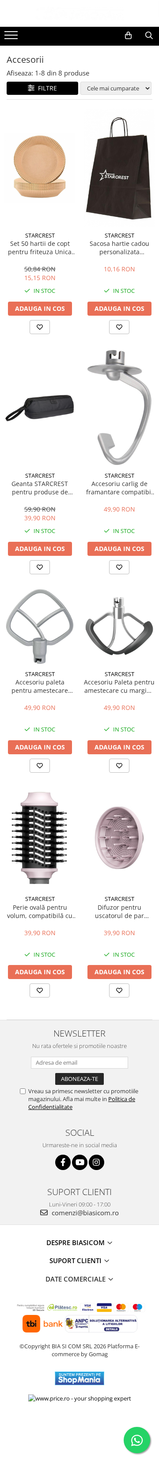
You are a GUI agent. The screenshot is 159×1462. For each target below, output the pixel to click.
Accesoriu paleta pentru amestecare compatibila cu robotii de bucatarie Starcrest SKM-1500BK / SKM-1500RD (40, 686)
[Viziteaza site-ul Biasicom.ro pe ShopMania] (79, 1378)
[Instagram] (96, 1162)
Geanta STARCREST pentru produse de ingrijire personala (39, 487)
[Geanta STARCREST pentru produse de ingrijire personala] (39, 407)
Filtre (45, 88)
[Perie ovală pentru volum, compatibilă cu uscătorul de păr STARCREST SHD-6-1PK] (39, 838)
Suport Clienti (76, 1260)
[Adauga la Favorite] (40, 327)
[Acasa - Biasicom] (79, 13)
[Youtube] (79, 1162)
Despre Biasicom (76, 1242)
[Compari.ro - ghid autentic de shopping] (79, 1428)
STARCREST (40, 235)
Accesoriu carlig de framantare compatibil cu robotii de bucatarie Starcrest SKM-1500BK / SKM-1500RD (119, 487)
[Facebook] (63, 1162)
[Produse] (12, 37)
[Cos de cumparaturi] (128, 35)
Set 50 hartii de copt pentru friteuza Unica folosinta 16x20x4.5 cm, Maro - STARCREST (39, 247)
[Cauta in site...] (149, 35)
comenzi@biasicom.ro (84, 1212)
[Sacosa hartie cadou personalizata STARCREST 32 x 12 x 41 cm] (119, 167)
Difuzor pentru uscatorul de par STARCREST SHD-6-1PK (119, 911)
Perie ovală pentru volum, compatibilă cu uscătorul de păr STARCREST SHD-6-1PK (40, 911)
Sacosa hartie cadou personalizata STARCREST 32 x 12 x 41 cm (119, 247)
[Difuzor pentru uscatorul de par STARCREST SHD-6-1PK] (119, 838)
